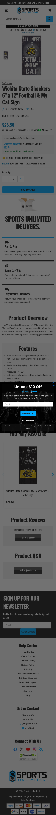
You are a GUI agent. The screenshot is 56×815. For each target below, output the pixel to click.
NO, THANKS (28, 420)
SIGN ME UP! (28, 413)
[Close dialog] (53, 384)
